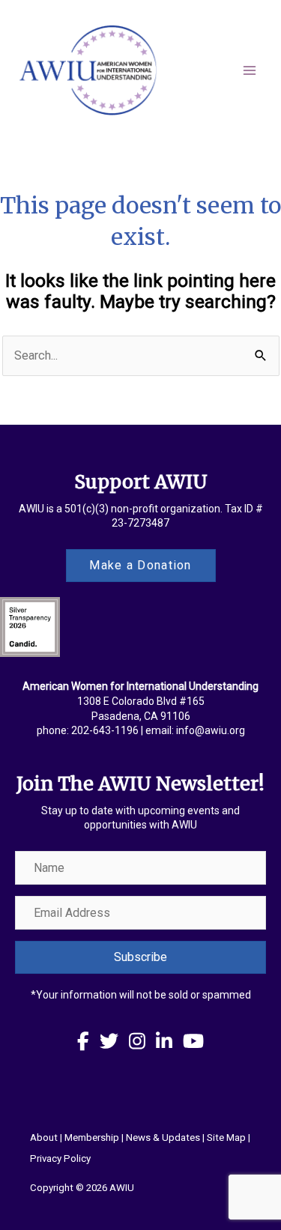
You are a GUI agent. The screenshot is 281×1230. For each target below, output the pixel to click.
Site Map (226, 1137)
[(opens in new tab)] (30, 626)
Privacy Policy (60, 1158)
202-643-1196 (105, 730)
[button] (140, 957)
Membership (91, 1137)
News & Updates (163, 1137)
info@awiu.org (210, 730)
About (44, 1137)
